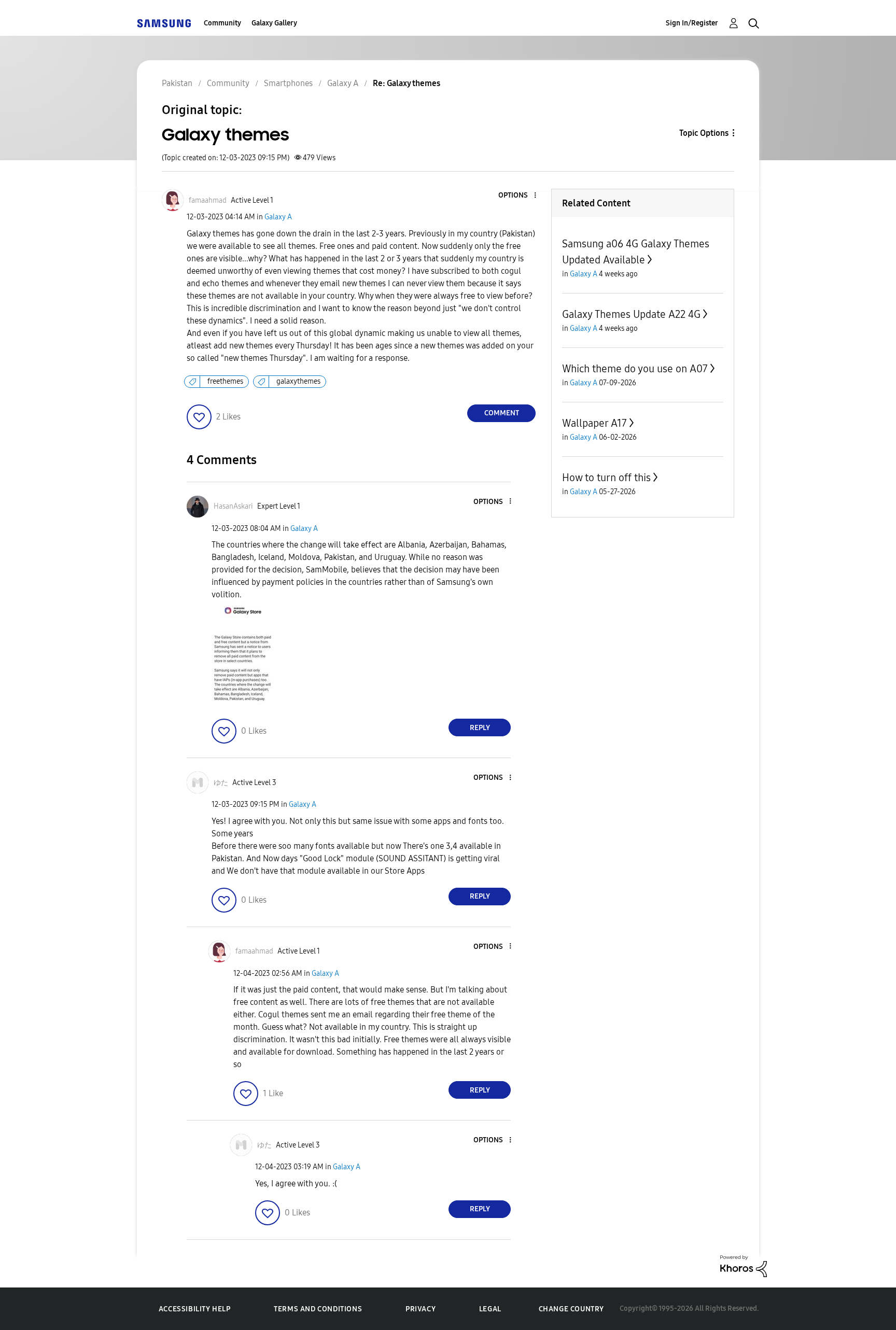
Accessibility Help (195, 1309)
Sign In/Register (692, 23)
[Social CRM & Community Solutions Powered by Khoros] (743, 1265)
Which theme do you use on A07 (635, 368)
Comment (501, 413)
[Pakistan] (164, 23)
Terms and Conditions (318, 1309)
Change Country (571, 1309)
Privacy (420, 1309)
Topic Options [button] (704, 133)
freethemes (225, 381)
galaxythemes (298, 381)
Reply (480, 727)
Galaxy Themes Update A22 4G (631, 314)
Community (222, 23)
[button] (518, 196)
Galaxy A (278, 217)
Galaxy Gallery (274, 23)
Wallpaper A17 (594, 423)
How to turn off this (606, 477)
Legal (490, 1309)
